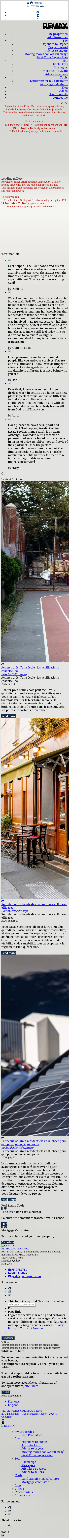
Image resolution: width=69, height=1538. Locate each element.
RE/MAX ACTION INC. (15, 1248)
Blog (64, 87)
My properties (58, 34)
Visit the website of (21, 1410)
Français (37, 2)
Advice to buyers (57, 50)
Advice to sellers (56, 74)
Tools (64, 77)
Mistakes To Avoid (55, 70)
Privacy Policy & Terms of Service (36, 1326)
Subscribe (8, 1338)
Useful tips (60, 64)
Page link (14, 1311)
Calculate (7, 1242)
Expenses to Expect (54, 44)
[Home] (31, 2)
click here (31, 1386)
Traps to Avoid (58, 47)
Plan (4, 1224)
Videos (63, 91)
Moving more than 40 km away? (46, 54)
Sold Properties (57, 37)
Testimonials (58, 94)
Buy (65, 40)
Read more (8, 716)
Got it (6, 1392)
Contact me (60, 97)
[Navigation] (28, 2)
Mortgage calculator (54, 84)
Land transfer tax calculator (49, 80)
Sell (65, 60)
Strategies (61, 67)
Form (11, 1308)
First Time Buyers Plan (52, 57)
